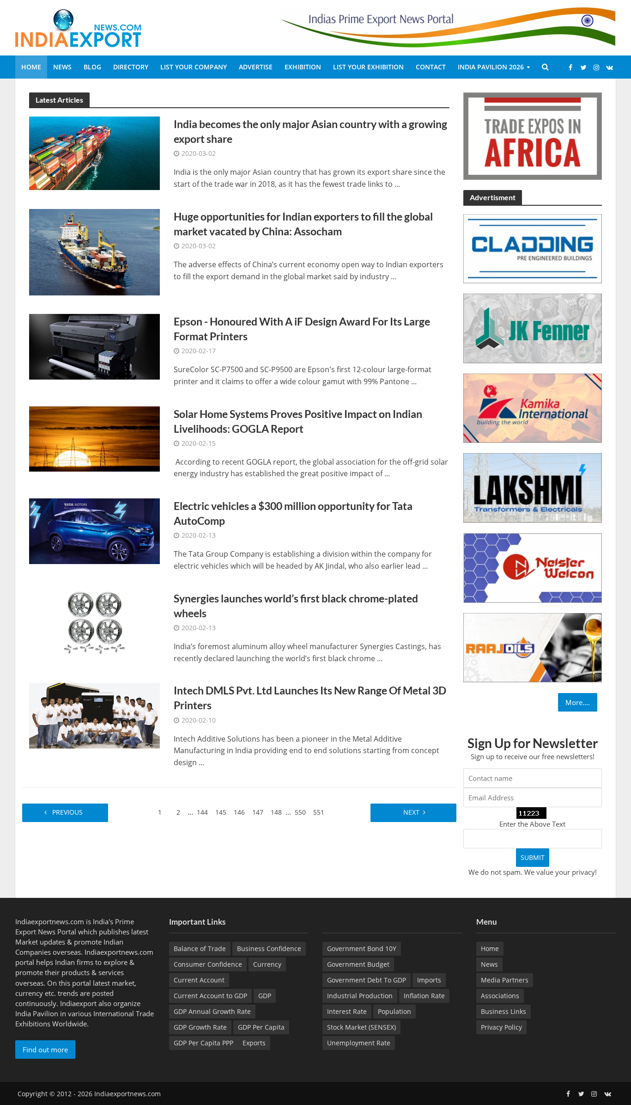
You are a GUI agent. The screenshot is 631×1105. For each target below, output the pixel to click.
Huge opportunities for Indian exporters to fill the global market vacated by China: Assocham (303, 224)
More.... (577, 702)
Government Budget (358, 964)
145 (220, 812)
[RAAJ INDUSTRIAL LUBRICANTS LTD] (532, 646)
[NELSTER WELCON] (532, 566)
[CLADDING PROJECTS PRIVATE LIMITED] (532, 247)
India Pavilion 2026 (491, 66)
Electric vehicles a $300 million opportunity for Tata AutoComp (293, 513)
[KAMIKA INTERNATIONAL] (532, 407)
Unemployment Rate (358, 1042)
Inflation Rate (424, 995)
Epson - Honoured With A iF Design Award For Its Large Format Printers (302, 329)
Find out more (45, 1049)
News (62, 66)
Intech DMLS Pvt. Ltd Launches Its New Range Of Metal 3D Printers (310, 698)
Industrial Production (360, 995)
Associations (500, 995)
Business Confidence (269, 948)
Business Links (503, 1011)
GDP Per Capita (261, 1027)
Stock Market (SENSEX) (361, 1027)
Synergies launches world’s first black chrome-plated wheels (296, 606)
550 (300, 812)
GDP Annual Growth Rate (212, 1011)
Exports (254, 1042)
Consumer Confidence (208, 964)
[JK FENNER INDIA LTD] (532, 327)
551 (318, 812)
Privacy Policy (501, 1027)
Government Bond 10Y (361, 948)
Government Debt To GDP (366, 980)
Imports (429, 980)
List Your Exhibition (368, 66)
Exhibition (303, 66)
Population (394, 1011)
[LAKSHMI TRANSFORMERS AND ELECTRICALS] (532, 487)
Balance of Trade (200, 948)
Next (410, 812)
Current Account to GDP (210, 995)
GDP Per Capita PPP (203, 1042)
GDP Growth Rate (200, 1027)
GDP (264, 995)
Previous (68, 812)
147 (257, 812)
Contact (431, 66)
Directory (130, 66)
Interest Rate (347, 1011)
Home (31, 66)
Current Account (199, 980)
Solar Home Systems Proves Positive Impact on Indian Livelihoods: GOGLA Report (298, 421)
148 (276, 812)
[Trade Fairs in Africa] (532, 135)
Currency (267, 964)
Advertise (256, 66)
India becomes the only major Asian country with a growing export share (310, 131)
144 (202, 812)
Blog (92, 66)
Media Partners (504, 980)
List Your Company (193, 66)
